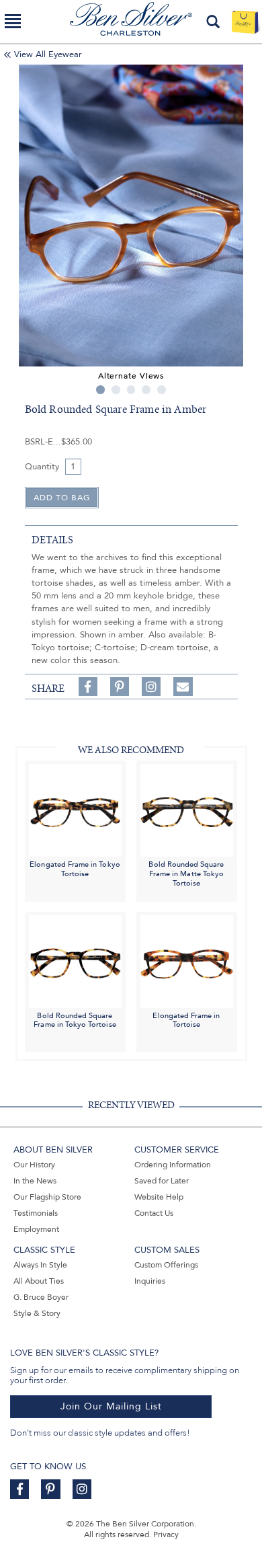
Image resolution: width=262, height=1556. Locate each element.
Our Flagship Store (47, 1197)
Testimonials (35, 1213)
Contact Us (153, 1213)
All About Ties (38, 1281)
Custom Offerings (166, 1264)
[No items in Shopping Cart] (245, 21)
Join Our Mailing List (111, 1406)
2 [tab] (116, 389)
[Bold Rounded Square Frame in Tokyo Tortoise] (75, 960)
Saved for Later (161, 1180)
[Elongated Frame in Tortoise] (186, 960)
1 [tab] (100, 389)
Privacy (166, 1534)
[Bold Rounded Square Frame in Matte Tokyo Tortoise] (186, 810)
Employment (36, 1229)
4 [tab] (146, 389)
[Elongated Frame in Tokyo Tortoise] (75, 810)
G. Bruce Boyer (41, 1297)
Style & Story (36, 1313)
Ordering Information (172, 1164)
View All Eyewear (48, 54)
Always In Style (40, 1264)
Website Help (158, 1197)
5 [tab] (161, 389)
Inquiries (149, 1281)
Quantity (42, 467)
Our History (34, 1164)
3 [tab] (131, 389)
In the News (34, 1180)
